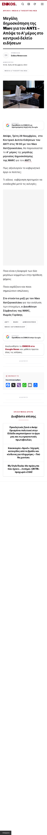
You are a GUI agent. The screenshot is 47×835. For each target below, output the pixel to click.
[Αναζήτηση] (22, 4)
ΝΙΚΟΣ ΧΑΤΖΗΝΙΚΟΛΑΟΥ (15, 327)
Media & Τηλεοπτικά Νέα (24, 11)
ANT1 (7, 322)
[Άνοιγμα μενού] (42, 4)
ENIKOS (9, 4)
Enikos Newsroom (19, 56)
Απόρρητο (6, 833)
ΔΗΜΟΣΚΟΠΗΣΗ (29, 322)
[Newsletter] (28, 4)
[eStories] (34, 4)
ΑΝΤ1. (28, 160)
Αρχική (6, 11)
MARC (15, 322)
